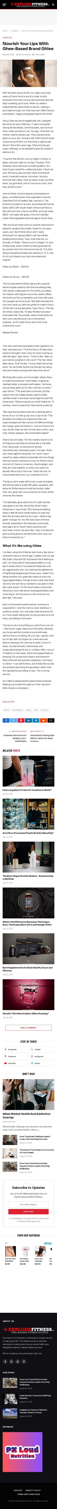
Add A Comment (28, 1028)
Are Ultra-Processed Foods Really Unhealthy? (28, 833)
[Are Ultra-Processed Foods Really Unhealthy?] (28, 814)
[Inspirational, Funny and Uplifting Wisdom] (10, 1399)
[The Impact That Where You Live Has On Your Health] (10, 1153)
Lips (36, 710)
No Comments (24, 54)
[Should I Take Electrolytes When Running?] (28, 994)
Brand (6, 710)
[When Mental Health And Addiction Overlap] (28, 1094)
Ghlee (28, 710)
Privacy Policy (25, 1221)
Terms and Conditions (28, 1494)
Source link (8, 701)
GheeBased (17, 710)
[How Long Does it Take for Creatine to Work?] (28, 771)
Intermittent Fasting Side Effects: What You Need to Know (42, 738)
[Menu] (4, 5)
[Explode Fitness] (30, 4)
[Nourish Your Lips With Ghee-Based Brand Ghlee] (28, 73)
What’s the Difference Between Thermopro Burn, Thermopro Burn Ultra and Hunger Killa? (27, 923)
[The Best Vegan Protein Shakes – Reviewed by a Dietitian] (28, 857)
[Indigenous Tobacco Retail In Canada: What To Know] (10, 1413)
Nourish (44, 710)
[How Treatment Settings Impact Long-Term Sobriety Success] (10, 1140)
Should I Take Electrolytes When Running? (26, 1013)
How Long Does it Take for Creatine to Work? (27, 790)
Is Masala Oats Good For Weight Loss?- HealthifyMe (15, 738)
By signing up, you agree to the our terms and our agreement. (30, 1219)
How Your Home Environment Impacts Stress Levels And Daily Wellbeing (35, 1166)
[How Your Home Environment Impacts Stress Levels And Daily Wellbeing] (10, 1167)
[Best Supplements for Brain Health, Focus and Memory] (28, 948)
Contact (18, 1490)
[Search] (53, 5)
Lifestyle (7, 38)
